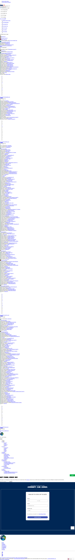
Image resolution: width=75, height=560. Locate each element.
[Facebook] (0, 46)
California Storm (9, 329)
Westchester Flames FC (12, 289)
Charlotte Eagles (8, 170)
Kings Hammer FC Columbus (15, 209)
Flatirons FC (7, 195)
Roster (5, 443)
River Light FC (8, 251)
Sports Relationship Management (19, 558)
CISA (4, 176)
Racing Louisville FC (11, 378)
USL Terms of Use (8, 557)
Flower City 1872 (9, 348)
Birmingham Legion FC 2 (13, 162)
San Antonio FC (8, 69)
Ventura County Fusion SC (14, 280)
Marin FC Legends (10, 223)
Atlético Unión (8, 158)
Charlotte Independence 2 (13, 171)
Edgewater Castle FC (11, 188)
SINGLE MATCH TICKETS (9, 457)
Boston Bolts (7, 164)
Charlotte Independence (12, 102)
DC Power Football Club (13, 40)
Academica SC (8, 147)
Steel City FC (7, 271)
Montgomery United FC (12, 230)
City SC (4, 175)
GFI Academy (7, 199)
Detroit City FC (8, 54)
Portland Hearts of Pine (12, 110)
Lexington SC (7, 42)
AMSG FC (6, 154)
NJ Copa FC (7, 368)
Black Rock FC (8, 163)
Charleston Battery (10, 51)
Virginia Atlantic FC (10, 400)
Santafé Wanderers (4, 260)
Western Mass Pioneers (12, 290)
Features (5, 448)
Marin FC (5, 361)
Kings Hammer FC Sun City (14, 354)
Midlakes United (9, 226)
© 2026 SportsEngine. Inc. (51, 558)
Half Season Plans (7, 455)
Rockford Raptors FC (11, 254)
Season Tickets (6, 454)
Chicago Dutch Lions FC (13, 173)
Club (3, 441)
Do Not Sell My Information (22, 557)
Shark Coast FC (8, 262)
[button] (1, 439)
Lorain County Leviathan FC (15, 217)
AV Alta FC (7, 100)
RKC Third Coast (9, 252)
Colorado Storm (8, 178)
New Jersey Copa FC (11, 233)
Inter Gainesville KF (10, 205)
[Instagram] (1, 46)
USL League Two (4, 13)
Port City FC (7, 244)
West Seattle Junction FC (13, 286)
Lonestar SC (7, 215)
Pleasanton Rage (9, 375)
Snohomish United (10, 263)
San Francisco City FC (12, 257)
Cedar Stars (6, 169)
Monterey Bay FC (10, 62)
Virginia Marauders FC (12, 283)
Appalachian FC (8, 156)
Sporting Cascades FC (11, 119)
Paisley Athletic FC (10, 373)
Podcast (5, 450)
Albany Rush (7, 151)
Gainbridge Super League (5, 7)
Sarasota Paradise (9, 112)
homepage (28, 479)
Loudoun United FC (10, 59)
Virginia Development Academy (16, 402)
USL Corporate (2, 18)
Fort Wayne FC (8, 105)
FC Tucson (6, 194)
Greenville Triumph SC (12, 107)
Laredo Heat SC (8, 212)
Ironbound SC (7, 206)
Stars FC (5, 269)
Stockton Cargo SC (10, 395)
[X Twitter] (0, 431)
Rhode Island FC (9, 67)
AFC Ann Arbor (4, 148)
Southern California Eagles (13, 265)
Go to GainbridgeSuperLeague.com (6, 45)
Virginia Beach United (11, 282)
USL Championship (4, 9)
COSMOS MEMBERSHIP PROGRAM (10, 472)
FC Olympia (7, 193)
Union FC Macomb (10, 398)
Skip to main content (5, 1)
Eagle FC (5, 186)
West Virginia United (11, 288)
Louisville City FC (10, 60)
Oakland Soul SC (9, 371)
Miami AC (6, 225)
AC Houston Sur (9, 146)
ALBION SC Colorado (12, 152)
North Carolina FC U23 (12, 235)
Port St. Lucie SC (9, 118)
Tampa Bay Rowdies (11, 71)
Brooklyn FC (3, 36)
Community (4, 460)
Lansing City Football (11, 211)
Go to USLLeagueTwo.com (4, 315)
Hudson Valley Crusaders (13, 351)
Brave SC (5, 166)
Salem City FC (8, 255)
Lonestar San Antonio (11, 357)
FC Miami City (8, 191)
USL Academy (3, 17)
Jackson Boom (8, 207)
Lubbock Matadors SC (12, 221)
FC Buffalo (6, 344)
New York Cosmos (10, 109)
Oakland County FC (10, 238)
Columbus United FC (11, 179)
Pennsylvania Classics (11, 240)
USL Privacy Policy (14, 557)
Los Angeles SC (8, 359)
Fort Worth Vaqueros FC (13, 198)
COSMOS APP (6, 471)
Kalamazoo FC (8, 208)
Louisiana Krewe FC (11, 219)
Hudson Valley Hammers (13, 204)
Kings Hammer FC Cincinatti (15, 353)
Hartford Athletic (9, 350)
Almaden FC (7, 153)
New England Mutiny (11, 367)
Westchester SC (8, 115)
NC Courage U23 (9, 366)
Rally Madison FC (10, 379)
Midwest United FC (10, 227)
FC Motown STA (9, 192)
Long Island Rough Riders (13, 216)
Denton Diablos (8, 183)
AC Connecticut (8, 145)
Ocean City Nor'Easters (12, 239)
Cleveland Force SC (10, 177)
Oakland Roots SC (10, 64)
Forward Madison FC (11, 106)
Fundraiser (6, 458)
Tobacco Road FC (10, 276)
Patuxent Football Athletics (13, 241)
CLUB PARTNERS (7, 468)
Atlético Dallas (8, 74)
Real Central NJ (8, 247)
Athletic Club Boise (10, 101)
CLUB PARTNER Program (8, 463)
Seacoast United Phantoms (13, 261)
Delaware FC (7, 182)
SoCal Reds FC (8, 389)
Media (5, 449)
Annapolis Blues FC (10, 155)
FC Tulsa (5, 72)
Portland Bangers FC (11, 243)
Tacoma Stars (7, 274)
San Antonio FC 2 (10, 256)
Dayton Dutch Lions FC (13, 181)
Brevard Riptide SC (10, 327)
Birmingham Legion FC (12, 49)
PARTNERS (4, 466)
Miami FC (5, 61)
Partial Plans (6, 456)
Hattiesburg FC (8, 200)
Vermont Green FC (10, 281)
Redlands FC (7, 249)
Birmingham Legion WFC (13, 326)
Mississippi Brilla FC (11, 229)
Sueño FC (5, 272)
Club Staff (5, 444)
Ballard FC (6, 159)
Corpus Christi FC (10, 104)
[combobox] (70, 559)
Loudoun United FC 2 (11, 218)
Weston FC (6, 291)
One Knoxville (8, 372)
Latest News (6, 447)
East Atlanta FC (8, 187)
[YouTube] (1, 142)
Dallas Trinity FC (4, 39)
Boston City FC (8, 165)
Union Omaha (7, 114)
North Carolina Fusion (11, 369)
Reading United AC (10, 246)
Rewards (3, 470)
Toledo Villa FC (8, 277)
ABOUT (5, 442)
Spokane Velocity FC (11, 113)
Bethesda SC (7, 160)
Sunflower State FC (10, 273)
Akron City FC (8, 150)
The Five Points (6, 464)
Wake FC (5, 284)
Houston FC (7, 203)
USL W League (3, 15)
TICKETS (3, 453)
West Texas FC (8, 287)
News (3, 446)
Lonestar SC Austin (10, 356)
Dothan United (8, 185)
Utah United (7, 279)
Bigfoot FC (6, 161)
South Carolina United (11, 264)
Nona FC (5, 234)
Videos (5, 451)
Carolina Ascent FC (4, 38)
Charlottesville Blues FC (13, 172)
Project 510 (6, 245)
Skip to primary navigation (6, 2)
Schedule (3, 452)
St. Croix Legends (10, 268)
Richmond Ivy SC (10, 381)
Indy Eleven (7, 56)
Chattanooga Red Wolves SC (15, 103)
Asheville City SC (10, 324)
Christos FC (7, 174)
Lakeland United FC (10, 210)
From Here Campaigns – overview (9, 462)
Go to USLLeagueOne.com (4, 141)
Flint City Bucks (8, 196)
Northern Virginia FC (11, 237)
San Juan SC (7, 259)
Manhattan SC (7, 222)
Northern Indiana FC (11, 236)
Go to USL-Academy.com (4, 430)
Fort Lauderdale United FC (14, 117)
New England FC (9, 232)
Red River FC (3, 250)
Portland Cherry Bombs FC (14, 377)
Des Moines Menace (10, 184)
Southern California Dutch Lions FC (18, 391)
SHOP (72, 475)
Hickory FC (7, 201)
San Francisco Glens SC (13, 258)
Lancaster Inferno (9, 355)
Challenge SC (7, 333)
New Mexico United (10, 63)
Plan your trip (4, 459)
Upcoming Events (7, 461)
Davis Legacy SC (9, 180)
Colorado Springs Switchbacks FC (6, 53)
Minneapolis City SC (11, 228)
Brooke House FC (10, 328)
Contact (5, 465)
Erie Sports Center (10, 189)
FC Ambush (7, 190)
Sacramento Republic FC (13, 68)
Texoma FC (6, 275)
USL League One (4, 11)
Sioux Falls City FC (10, 387)
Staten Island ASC (10, 270)
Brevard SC (6, 167)
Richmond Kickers (10, 111)
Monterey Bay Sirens (11, 364)
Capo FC (5, 330)
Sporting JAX (7, 43)
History (5, 445)
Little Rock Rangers (10, 214)
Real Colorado (8, 248)
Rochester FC (7, 253)
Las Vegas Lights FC (11, 57)
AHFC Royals (8, 149)
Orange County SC (10, 65)
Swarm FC (6, 266)
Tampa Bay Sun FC (10, 44)
